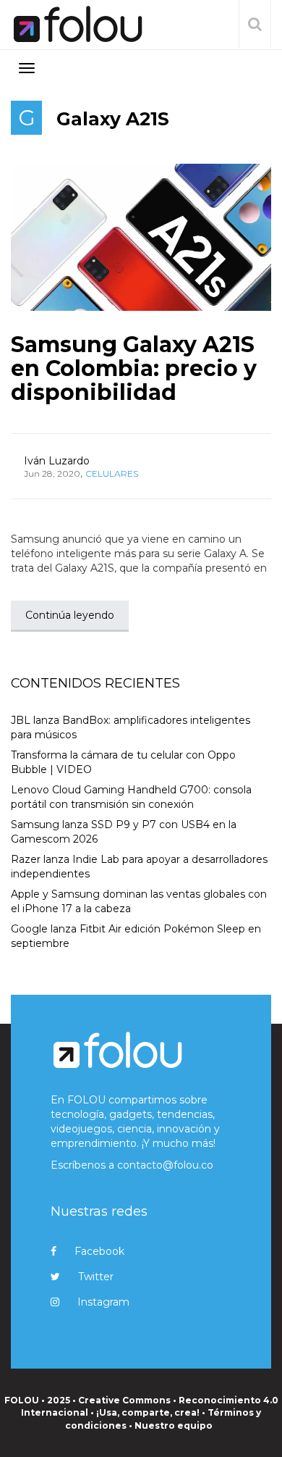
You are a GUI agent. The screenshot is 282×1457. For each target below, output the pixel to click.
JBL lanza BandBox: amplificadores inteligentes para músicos (130, 727)
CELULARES (111, 473)
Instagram (103, 1301)
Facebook (99, 1251)
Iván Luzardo (57, 460)
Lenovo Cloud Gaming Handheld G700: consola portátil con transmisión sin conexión (131, 797)
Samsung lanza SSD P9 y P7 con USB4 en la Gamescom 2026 (123, 832)
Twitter (96, 1276)
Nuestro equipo (173, 1425)
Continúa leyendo (69, 615)
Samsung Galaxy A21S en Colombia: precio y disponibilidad (134, 368)
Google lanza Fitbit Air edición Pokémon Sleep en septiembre (136, 936)
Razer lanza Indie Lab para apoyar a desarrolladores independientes (139, 866)
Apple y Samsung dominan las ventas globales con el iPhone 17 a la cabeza (139, 901)
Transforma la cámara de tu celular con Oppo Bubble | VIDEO (123, 762)
